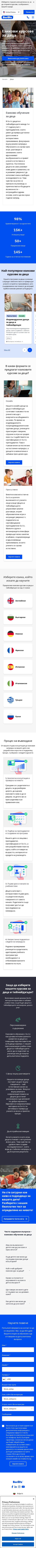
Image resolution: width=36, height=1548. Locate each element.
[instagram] (19, 1487)
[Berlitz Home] (8, 17)
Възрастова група (9, 1385)
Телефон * (6, 1375)
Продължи (30, 12)
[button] (4, 1379)
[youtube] (23, 1487)
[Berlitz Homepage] (18, 1482)
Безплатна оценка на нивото (18, 65)
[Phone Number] (28, 17)
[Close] (33, 1499)
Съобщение (6, 1414)
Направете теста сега (14, 1219)
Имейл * (5, 1365)
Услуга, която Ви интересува (13, 1404)
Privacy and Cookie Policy (21, 1529)
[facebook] (12, 1487)
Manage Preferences (18, 1533)
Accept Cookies (18, 1544)
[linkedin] (15, 1487)
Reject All (18, 1539)
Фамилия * (6, 1355)
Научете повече (14, 462)
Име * (4, 1345)
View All (7, 350)
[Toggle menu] (33, 17)
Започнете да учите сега (18, 58)
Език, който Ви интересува (12, 1395)
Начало (5, 79)
